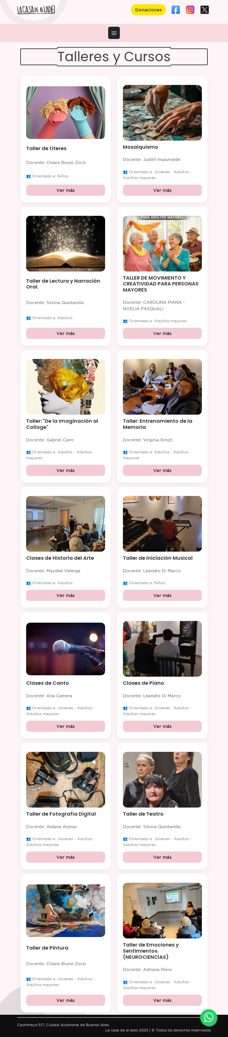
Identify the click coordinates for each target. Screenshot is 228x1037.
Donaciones (148, 9)
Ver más (65, 190)
